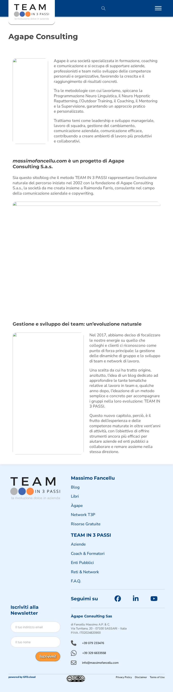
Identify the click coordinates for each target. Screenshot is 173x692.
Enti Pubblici (82, 562)
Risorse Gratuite (85, 524)
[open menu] (158, 8)
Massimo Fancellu (93, 478)
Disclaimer (141, 677)
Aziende (78, 544)
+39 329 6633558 (94, 653)
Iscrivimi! (48, 656)
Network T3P (83, 514)
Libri (75, 496)
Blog (75, 487)
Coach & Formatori (88, 553)
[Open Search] (103, 8)
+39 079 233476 (93, 643)
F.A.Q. (76, 581)
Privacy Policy (124, 677)
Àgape (77, 505)
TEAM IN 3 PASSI (91, 535)
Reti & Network (85, 572)
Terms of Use (157, 677)
